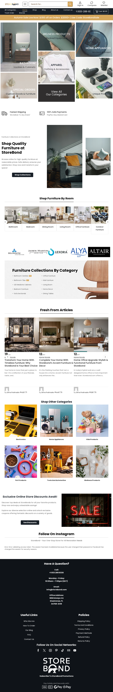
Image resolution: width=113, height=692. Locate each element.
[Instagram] (50, 650)
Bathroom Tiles (20, 280)
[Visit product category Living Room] (65, 215)
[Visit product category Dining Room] (47, 215)
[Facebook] (38, 650)
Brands (22, 13)
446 (57, 392)
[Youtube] (74, 650)
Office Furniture (49, 276)
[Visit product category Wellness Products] (92, 461)
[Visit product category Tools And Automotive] (56, 461)
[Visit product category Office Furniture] (82, 215)
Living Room (47, 285)
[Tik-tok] (62, 650)
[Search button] (70, 4)
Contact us (68, 10)
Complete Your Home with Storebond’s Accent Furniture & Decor (56, 362)
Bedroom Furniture (21, 289)
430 (23, 392)
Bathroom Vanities (21, 276)
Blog (44, 10)
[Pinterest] (56, 650)
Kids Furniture (48, 280)
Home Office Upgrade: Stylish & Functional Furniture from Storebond (91, 362)
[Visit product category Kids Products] (92, 421)
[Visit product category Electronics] (21, 421)
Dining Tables (48, 293)
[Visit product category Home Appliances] (56, 421)
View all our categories (56, 93)
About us (54, 10)
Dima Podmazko (13, 392)
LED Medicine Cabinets (22, 285)
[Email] (68, 650)
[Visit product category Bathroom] (13, 215)
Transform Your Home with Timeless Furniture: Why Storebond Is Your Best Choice (21, 362)
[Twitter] (44, 650)
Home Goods (44, 357)
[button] (22, 175)
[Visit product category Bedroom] (30, 215)
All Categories (10, 10)
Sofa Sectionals (20, 293)
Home (24, 10)
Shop (35, 10)
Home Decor (48, 289)
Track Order (9, 13)
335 (92, 392)
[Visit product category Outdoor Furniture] (99, 215)
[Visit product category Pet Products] (21, 461)
